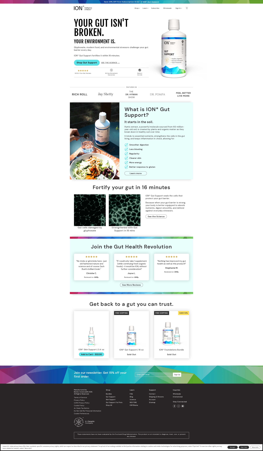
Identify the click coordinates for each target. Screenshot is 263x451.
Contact (152, 394)
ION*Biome (134, 405)
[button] (137, 7)
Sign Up (177, 374)
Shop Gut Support (87, 62)
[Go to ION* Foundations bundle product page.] (171, 330)
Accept (232, 447)
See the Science (156, 216)
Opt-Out (244, 447)
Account (152, 400)
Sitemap (152, 402)
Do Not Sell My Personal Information (87, 411)
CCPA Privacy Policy (81, 403)
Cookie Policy (79, 406)
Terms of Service (80, 397)
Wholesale (177, 394)
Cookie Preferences (81, 414)
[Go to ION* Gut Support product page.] (131, 330)
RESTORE (133, 402)
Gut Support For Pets (114, 402)
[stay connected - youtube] (182, 406)
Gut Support (110, 397)
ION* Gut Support (151, 2)
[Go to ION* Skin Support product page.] (91, 330)
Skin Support (111, 400)
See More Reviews (131, 285)
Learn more (136, 173)
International (178, 397)
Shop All (109, 405)
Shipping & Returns (156, 397)
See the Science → (110, 62)
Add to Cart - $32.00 (91, 354)
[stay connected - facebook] (174, 406)
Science (133, 400)
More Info (255, 447)
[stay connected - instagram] (178, 406)
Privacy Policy (79, 400)
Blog (131, 397)
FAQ (131, 394)
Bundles (109, 394)
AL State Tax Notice (81, 408)
